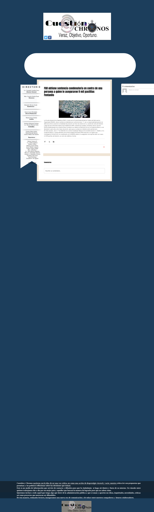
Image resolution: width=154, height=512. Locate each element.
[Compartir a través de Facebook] (45, 142)
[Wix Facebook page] (50, 37)
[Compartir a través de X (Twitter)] (49, 142)
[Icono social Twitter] (46, 37)
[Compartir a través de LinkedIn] (53, 142)
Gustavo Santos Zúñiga (32, 148)
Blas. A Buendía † (32, 150)
